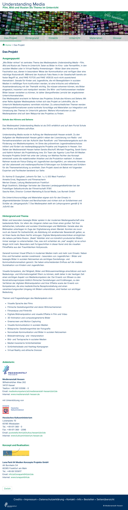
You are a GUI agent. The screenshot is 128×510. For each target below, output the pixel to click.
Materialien (96, 38)
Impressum (30, 499)
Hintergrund (32, 38)
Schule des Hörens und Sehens (17, 119)
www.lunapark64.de (20, 477)
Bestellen (89, 499)
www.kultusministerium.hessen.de (26, 435)
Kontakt (70, 499)
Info (79, 499)
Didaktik (53, 38)
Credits (18, 499)
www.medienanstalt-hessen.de (25, 394)
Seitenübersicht (105, 499)
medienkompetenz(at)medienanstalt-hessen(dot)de (33, 391)
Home (8, 45)
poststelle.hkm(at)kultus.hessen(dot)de (27, 432)
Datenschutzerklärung (51, 499)
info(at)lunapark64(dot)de (21, 474)
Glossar (117, 38)
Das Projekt (10, 38)
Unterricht (74, 38)
